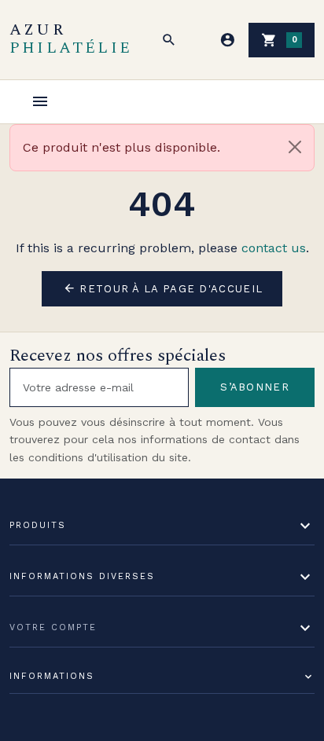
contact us (273, 247)
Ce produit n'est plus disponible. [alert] (121, 147)
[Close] (295, 147)
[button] (169, 40)
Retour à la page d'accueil (163, 288)
